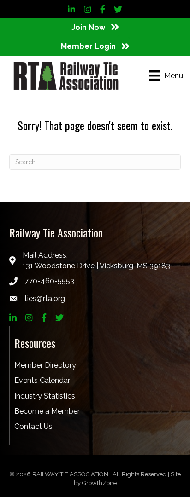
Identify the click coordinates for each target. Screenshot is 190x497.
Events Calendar (42, 380)
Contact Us (33, 426)
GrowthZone (99, 483)
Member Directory (45, 365)
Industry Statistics (44, 396)
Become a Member (47, 411)
